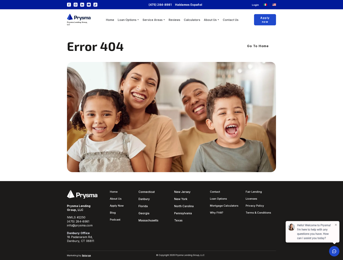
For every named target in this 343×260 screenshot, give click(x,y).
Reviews (174, 20)
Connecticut (146, 192)
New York (180, 199)
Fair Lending (254, 191)
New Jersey (182, 192)
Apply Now (117, 205)
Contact (215, 191)
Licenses (251, 198)
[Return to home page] (79, 17)
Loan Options (127, 20)
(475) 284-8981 (78, 221)
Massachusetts (148, 220)
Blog (113, 212)
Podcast (115, 219)
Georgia (143, 213)
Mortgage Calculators (224, 205)
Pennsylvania (183, 213)
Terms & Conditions (258, 212)
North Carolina (184, 206)
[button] (69, 5)
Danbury (144, 199)
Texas (178, 220)
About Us (210, 20)
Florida (143, 206)
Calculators (192, 20)
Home (110, 20)
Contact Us (230, 20)
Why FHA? (216, 212)
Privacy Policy (255, 205)
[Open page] (265, 4)
